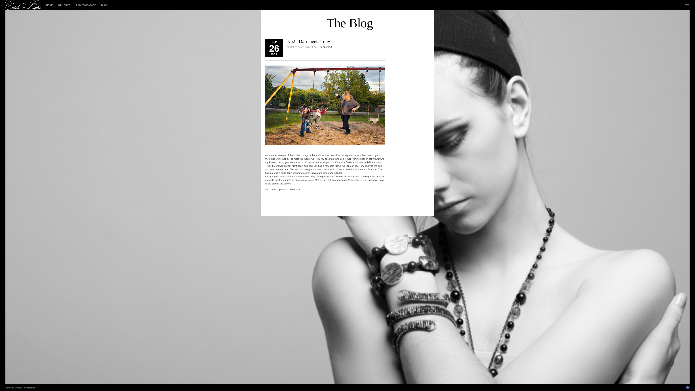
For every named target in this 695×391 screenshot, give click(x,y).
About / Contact (86, 5)
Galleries (64, 5)
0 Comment (326, 47)
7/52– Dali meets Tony (308, 41)
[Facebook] (688, 388)
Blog (104, 5)
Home (49, 5)
